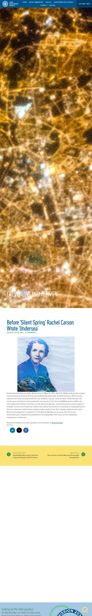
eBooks (52, 5)
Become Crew (84, 4)
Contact (44, 5)
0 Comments (30, 333)
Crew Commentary (36, 2)
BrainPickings (57, 423)
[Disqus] (46, 505)
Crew (25, 2)
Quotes (48, 2)
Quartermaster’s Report (63, 2)
